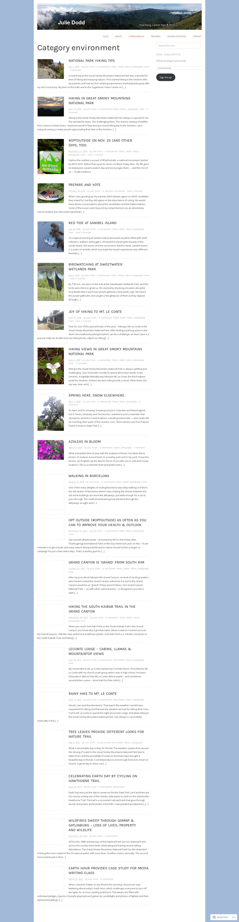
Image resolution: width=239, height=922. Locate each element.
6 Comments (81, 363)
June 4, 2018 (74, 360)
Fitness (114, 66)
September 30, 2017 (78, 617)
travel (146, 66)
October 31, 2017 (77, 568)
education (109, 191)
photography (137, 66)
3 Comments (139, 447)
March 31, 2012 (76, 879)
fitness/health (136, 36)
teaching (155, 36)
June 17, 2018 (75, 317)
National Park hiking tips (92, 60)
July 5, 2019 (74, 66)
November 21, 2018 (78, 151)
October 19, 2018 (77, 191)
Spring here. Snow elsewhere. (97, 395)
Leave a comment (95, 154)
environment (104, 66)
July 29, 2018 (74, 229)
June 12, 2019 (75, 109)
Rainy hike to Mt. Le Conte (93, 693)
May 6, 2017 (74, 742)
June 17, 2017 (75, 699)
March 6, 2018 (75, 447)
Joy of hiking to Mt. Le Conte (95, 311)
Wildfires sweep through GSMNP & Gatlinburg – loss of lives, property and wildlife (102, 825)
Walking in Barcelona (89, 476)
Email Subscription (168, 54)
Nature (128, 66)
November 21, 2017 (78, 531)
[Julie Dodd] (119, 14)
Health (121, 66)
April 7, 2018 (74, 401)
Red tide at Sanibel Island (93, 223)
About (118, 36)
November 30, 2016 (78, 836)
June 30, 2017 (75, 660)
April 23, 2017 (75, 786)
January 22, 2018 (76, 482)
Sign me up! (166, 77)
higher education (176, 36)
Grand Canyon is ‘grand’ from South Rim (106, 562)
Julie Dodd (89, 66)
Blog (106, 36)
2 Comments (75, 70)
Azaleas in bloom (85, 441)
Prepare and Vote (85, 185)
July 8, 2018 (74, 275)
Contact (197, 36)
